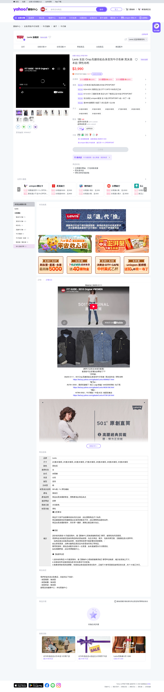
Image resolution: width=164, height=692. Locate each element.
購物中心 (16, 26)
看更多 (113, 17)
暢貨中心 (52, 17)
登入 (116, 9)
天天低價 (72, 17)
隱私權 (140, 687)
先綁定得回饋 (97, 74)
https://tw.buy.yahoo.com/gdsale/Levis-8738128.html (93, 395)
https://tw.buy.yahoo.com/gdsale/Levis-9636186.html (93, 387)
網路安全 (132, 687)
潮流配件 (119, 46)
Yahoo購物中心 (25, 9)
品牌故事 (145, 34)
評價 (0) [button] (49, 280)
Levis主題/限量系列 (137, 39)
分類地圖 (148, 687)
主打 (23, 46)
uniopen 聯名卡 (130, 17)
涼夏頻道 (83, 17)
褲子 (55, 26)
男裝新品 (80, 46)
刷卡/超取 (104, 17)
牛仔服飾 (46, 26)
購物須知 (124, 687)
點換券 (31, 17)
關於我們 (116, 687)
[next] (145, 189)
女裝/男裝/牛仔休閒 (31, 26)
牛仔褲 (63, 26)
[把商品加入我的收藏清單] (136, 59)
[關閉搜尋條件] (46, 9)
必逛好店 (93, 17)
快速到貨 (62, 17)
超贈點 (145, 17)
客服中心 (107, 687)
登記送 (41, 17)
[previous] (18, 189)
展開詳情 (92, 446)
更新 (148, 684)
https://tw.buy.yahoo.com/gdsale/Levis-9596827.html (93, 379)
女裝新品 (99, 46)
